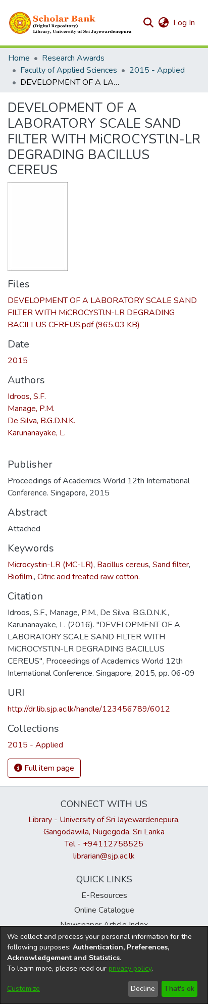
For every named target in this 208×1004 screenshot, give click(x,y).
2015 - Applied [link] (157, 70)
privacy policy (130, 968)
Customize (23, 988)
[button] (71, 22)
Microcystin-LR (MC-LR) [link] (50, 564)
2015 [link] (18, 360)
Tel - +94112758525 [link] (104, 843)
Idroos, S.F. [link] (27, 396)
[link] (102, 312)
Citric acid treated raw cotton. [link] (88, 576)
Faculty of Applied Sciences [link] (68, 70)
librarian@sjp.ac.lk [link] (104, 856)
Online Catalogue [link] (104, 910)
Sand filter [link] (170, 564)
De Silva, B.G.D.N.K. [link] (41, 420)
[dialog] (104, 965)
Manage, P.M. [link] (31, 408)
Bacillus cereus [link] (123, 564)
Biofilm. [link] (21, 576)
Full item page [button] (48, 768)
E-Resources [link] (104, 895)
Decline (143, 988)
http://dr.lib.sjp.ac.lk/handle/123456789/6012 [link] (89, 709)
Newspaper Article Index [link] (104, 924)
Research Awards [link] (73, 58)
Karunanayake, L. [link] (37, 432)
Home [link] (19, 58)
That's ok (179, 988)
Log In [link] (184, 22)
